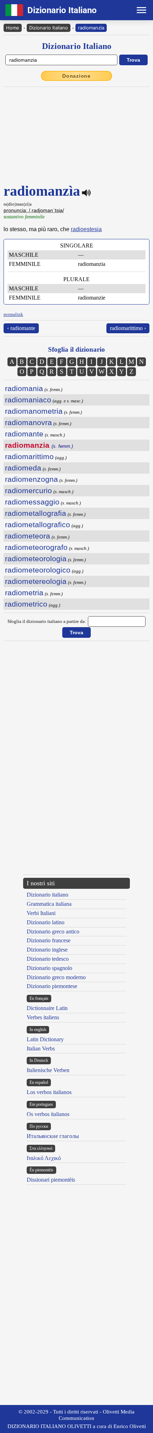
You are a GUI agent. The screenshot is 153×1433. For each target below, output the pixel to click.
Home (12, 27)
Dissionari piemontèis (51, 1180)
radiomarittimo (29, 456)
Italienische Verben (48, 1070)
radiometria (24, 593)
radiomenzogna (31, 479)
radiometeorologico (37, 570)
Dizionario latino (45, 922)
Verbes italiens (43, 1017)
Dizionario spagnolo (49, 968)
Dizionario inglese (47, 950)
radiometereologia (36, 581)
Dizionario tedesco (48, 959)
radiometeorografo (36, 547)
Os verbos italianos (48, 1114)
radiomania (24, 388)
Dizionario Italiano (48, 27)
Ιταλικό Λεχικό (44, 1158)
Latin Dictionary (45, 1039)
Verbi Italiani (41, 913)
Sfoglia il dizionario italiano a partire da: (46, 621)
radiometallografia (35, 513)
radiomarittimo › (128, 328)
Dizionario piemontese (52, 986)
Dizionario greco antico (53, 932)
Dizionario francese (48, 940)
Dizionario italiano (47, 895)
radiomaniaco (28, 400)
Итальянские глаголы (53, 1136)
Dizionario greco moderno (56, 977)
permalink (13, 314)
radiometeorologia (36, 558)
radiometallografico (37, 524)
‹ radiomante (21, 328)
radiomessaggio (32, 502)
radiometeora (27, 536)
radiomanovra (28, 422)
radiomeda (23, 468)
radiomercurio (28, 490)
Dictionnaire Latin (47, 1008)
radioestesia (86, 229)
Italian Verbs (41, 1049)
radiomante (24, 434)
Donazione (76, 76)
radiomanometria (34, 411)
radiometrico (26, 604)
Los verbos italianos (49, 1092)
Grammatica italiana (49, 904)
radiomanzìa (91, 27)
